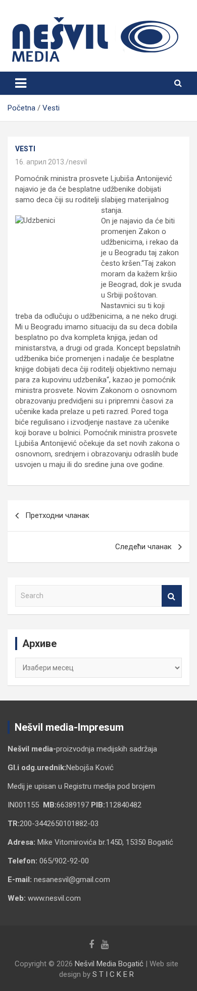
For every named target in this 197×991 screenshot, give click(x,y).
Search (172, 596)
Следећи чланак (143, 546)
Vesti (25, 149)
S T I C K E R (113, 974)
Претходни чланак (57, 515)
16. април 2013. (40, 162)
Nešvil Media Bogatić (109, 963)
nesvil (78, 162)
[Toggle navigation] (21, 83)
